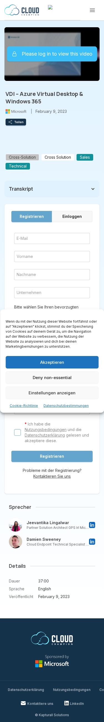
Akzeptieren (52, 362)
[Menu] (92, 10)
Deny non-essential (52, 377)
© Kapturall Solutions (52, 715)
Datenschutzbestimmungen (66, 406)
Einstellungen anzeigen (52, 392)
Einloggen (72, 216)
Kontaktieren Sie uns (52, 476)
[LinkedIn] (92, 525)
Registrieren (32, 216)
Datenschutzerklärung (45, 435)
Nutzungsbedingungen (46, 429)
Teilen (19, 122)
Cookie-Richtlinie (24, 406)
